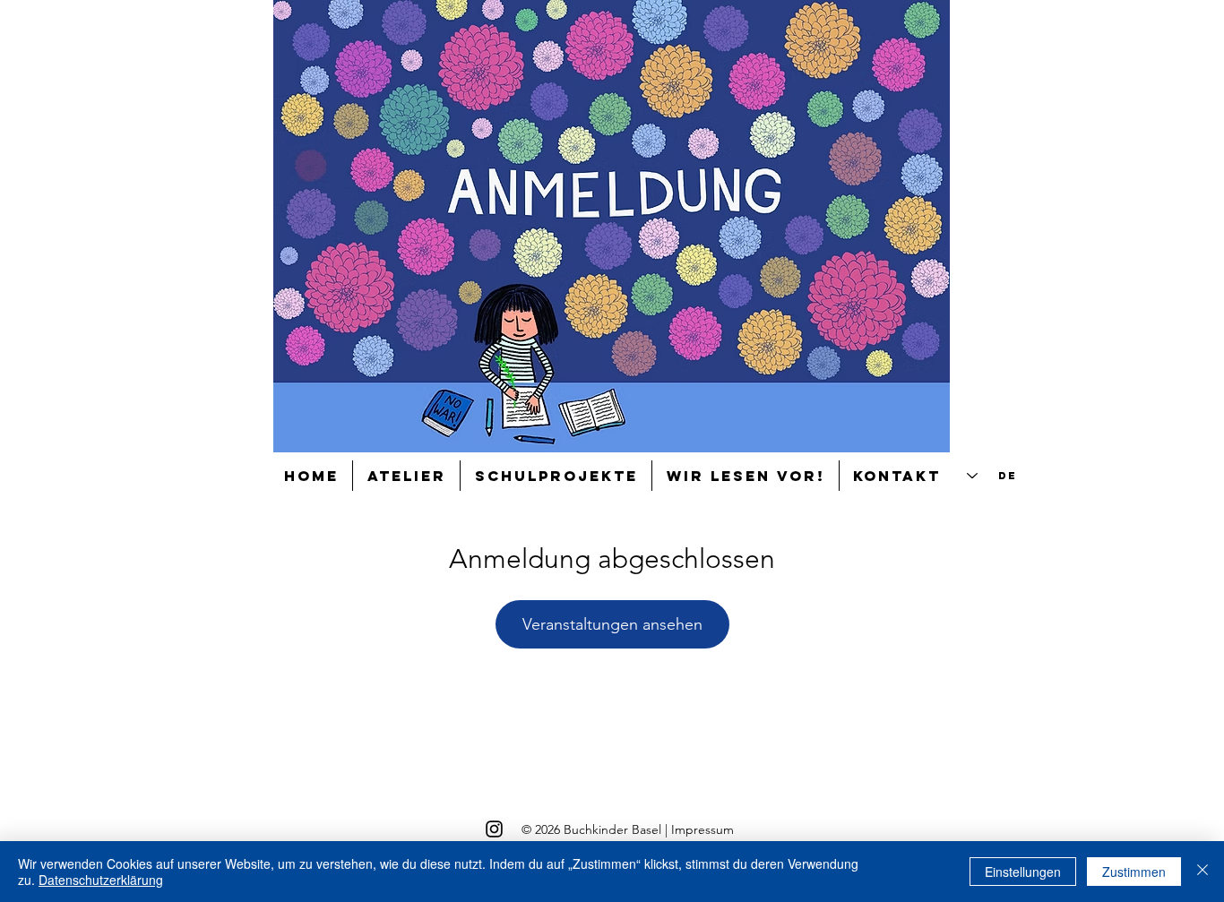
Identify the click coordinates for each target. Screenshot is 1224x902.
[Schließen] (1202, 871)
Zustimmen (1134, 872)
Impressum (702, 829)
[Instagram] (494, 829)
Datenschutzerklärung (101, 880)
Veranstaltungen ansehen (612, 624)
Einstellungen (1023, 872)
